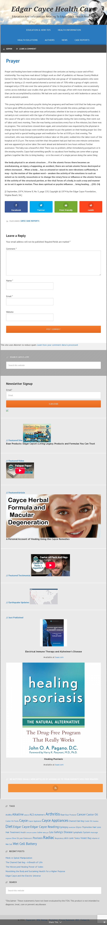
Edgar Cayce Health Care (53, 9)
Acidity (9, 814)
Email (9, 296)
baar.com (59, 657)
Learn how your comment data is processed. (57, 344)
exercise (72, 827)
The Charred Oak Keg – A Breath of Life (24, 862)
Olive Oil (15, 838)
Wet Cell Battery (25, 843)
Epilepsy (63, 827)
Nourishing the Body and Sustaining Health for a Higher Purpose (35, 871)
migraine (8, 838)
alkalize (26, 815)
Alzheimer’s (39, 814)
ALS (32, 814)
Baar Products (70, 814)
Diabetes (95, 821)
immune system (31, 832)
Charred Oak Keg (76, 821)
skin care (69, 838)
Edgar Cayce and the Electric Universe (23, 875)
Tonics (77, 838)
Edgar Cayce (21, 827)
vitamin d (95, 838)
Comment (11, 248)
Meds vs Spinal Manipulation (19, 857)
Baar (62, 814)
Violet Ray (86, 838)
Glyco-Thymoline (84, 827)
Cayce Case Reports (29, 221)
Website (10, 311)
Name (9, 280)
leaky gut (46, 832)
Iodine (39, 832)
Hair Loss (96, 827)
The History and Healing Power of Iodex (24, 866)
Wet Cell (9, 844)
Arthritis (53, 814)
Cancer (81, 814)
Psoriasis (38, 838)
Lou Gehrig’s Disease (61, 832)
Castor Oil (92, 814)
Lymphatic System (81, 832)
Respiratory (59, 838)
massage (94, 832)
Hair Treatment (13, 832)
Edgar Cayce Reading (44, 827)
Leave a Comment (27, 49)
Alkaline (18, 814)
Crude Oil (88, 821)
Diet (9, 826)
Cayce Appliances (55, 820)
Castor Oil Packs (12, 821)
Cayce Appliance (34, 821)
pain (21, 838)
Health (23, 832)
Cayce (23, 820)
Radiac (48, 837)
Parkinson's (27, 838)
